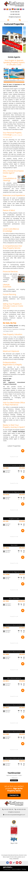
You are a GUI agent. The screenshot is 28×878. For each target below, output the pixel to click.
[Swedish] (18, 9)
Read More (14, 780)
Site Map (24, 869)
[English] (5, 9)
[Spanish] (7, 9)
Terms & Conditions (16, 869)
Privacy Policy (7, 869)
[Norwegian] (21, 9)
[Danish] (23, 9)
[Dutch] (10, 9)
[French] (15, 9)
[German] (13, 9)
